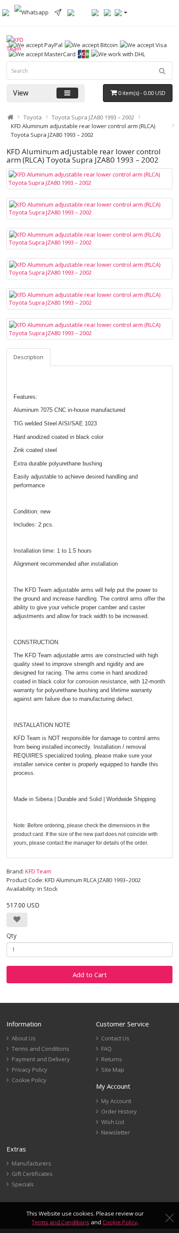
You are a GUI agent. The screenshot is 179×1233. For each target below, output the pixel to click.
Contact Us (115, 1038)
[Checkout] (107, 12)
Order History (119, 1111)
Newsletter (115, 1132)
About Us (24, 1038)
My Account (116, 1101)
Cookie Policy (120, 1222)
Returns (111, 1059)
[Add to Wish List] (17, 920)
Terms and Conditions (61, 1222)
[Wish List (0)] (95, 12)
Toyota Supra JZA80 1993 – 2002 (93, 117)
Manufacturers (31, 1163)
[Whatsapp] (31, 12)
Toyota (32, 117)
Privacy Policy (29, 1069)
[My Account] (121, 12)
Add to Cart (90, 974)
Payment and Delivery (41, 1059)
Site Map (112, 1069)
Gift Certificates (32, 1174)
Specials (23, 1184)
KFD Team (38, 871)
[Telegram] (58, 12)
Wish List (112, 1122)
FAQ (106, 1049)
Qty (12, 935)
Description (28, 357)
